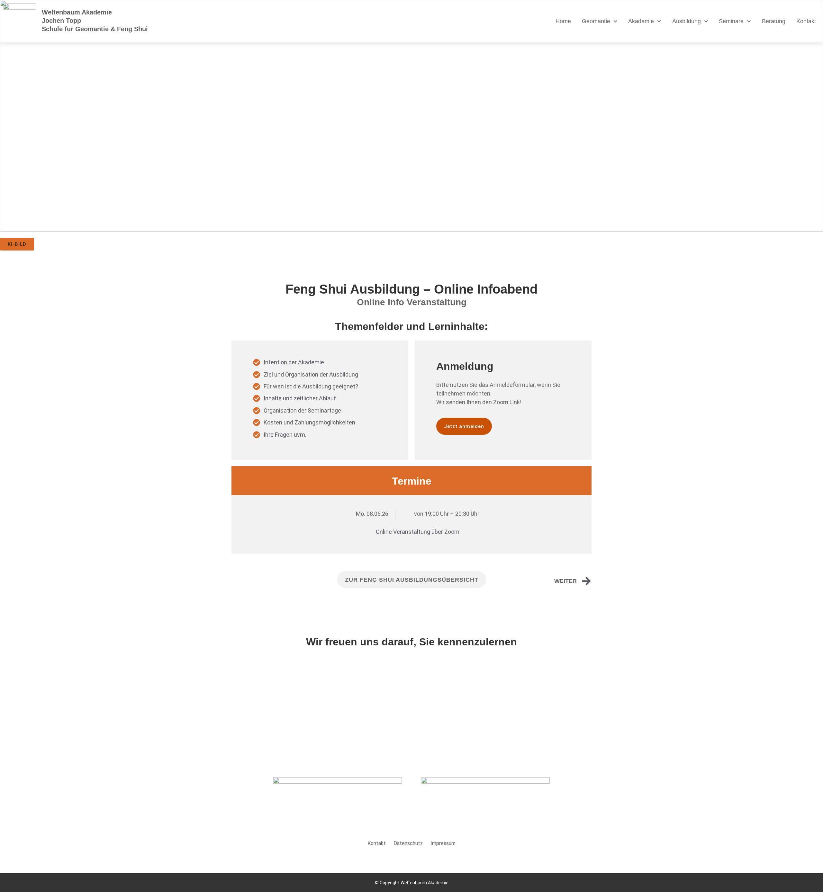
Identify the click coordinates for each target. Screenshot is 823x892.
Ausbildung (686, 21)
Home (563, 21)
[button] (17, 244)
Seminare (731, 21)
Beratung (773, 21)
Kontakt (806, 21)
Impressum (443, 843)
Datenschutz (408, 843)
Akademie (641, 21)
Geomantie (596, 21)
